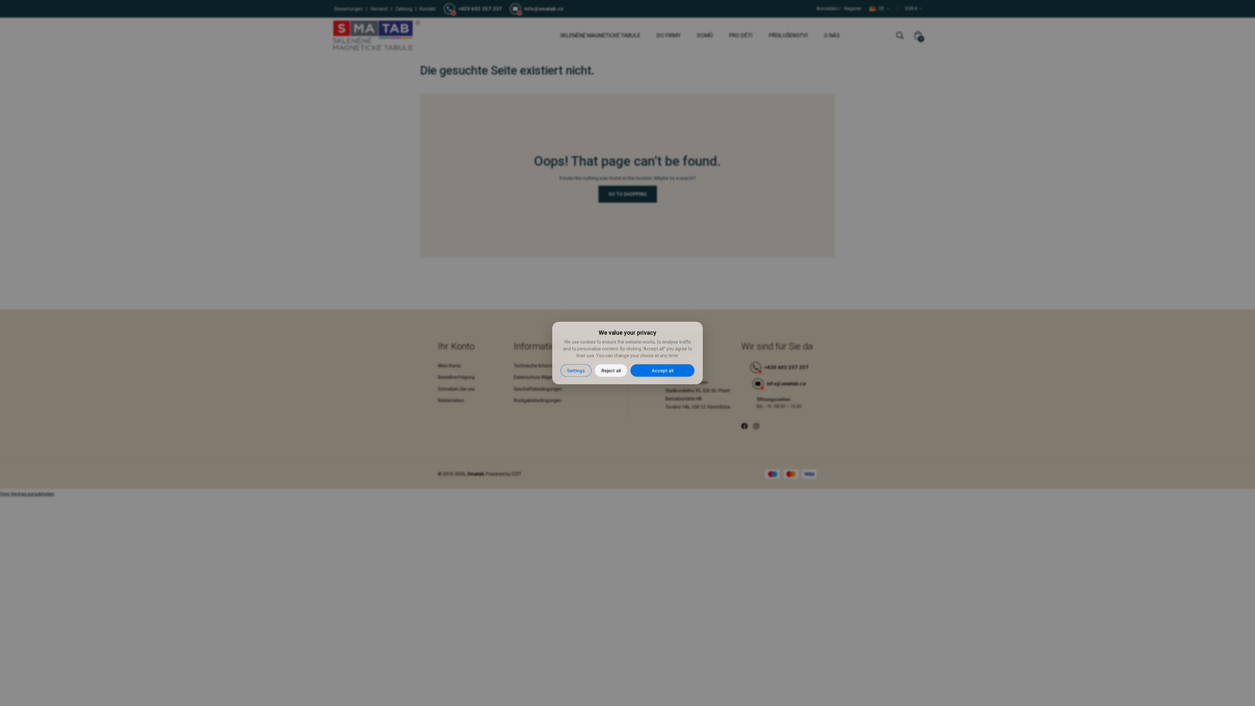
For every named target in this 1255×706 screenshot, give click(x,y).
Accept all (662, 370)
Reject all (611, 370)
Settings (576, 370)
